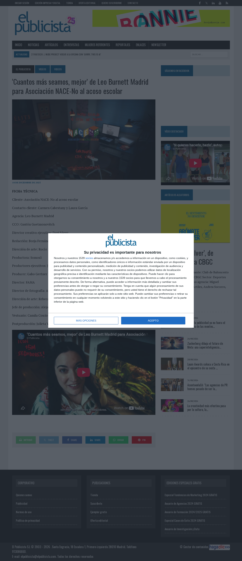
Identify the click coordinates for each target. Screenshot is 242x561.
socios (89, 258)
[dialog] (121, 280)
